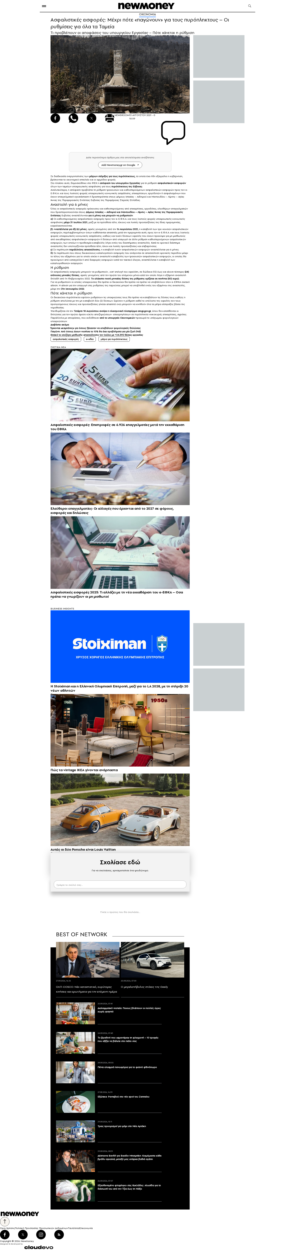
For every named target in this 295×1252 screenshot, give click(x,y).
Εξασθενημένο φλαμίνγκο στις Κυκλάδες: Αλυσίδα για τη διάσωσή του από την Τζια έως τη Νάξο (129, 1187)
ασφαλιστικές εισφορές (66, 339)
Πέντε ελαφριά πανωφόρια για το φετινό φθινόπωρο (127, 1067)
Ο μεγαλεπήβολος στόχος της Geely (144, 987)
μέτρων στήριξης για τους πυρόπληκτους (112, 176)
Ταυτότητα (73, 1228)
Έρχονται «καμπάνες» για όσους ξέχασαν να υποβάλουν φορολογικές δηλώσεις (96, 328)
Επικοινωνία (86, 1228)
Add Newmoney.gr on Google (118, 165)
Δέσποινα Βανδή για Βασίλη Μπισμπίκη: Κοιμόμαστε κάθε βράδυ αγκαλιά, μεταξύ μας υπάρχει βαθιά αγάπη (129, 1157)
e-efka (90, 339)
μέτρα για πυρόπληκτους (114, 339)
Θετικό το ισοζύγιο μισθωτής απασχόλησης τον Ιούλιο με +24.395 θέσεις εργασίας (97, 335)
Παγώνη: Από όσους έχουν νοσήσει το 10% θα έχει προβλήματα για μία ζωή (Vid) (96, 331)
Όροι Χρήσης (7, 1228)
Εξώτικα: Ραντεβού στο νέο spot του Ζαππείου (123, 1096)
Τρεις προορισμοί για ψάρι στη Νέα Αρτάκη (122, 1126)
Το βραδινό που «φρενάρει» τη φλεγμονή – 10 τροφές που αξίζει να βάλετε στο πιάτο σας (128, 1039)
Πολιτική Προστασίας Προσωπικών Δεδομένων (41, 1228)
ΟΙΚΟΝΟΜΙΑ (147, 14)
